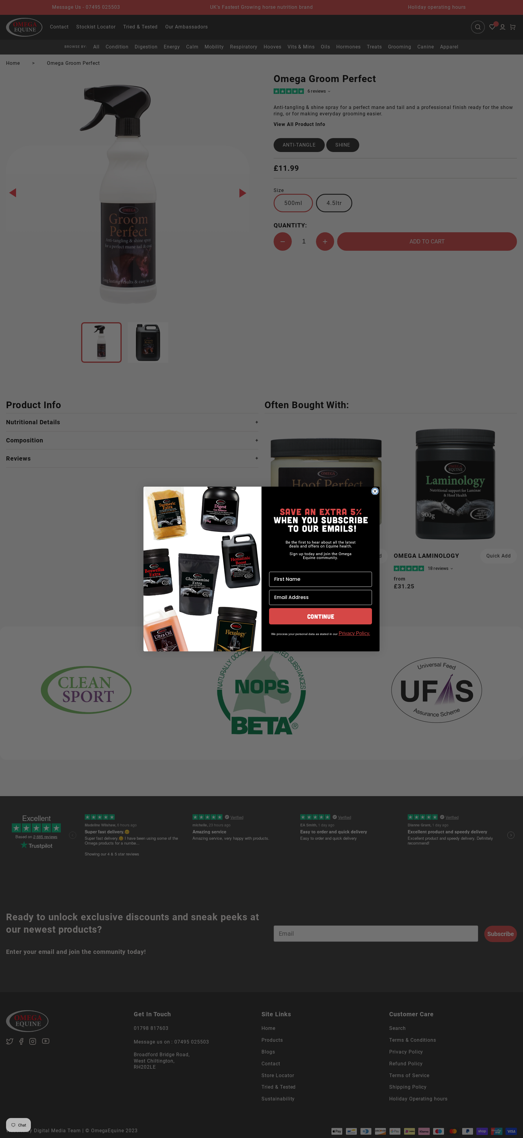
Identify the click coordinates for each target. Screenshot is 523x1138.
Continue (320, 616)
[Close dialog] (375, 491)
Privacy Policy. (354, 633)
